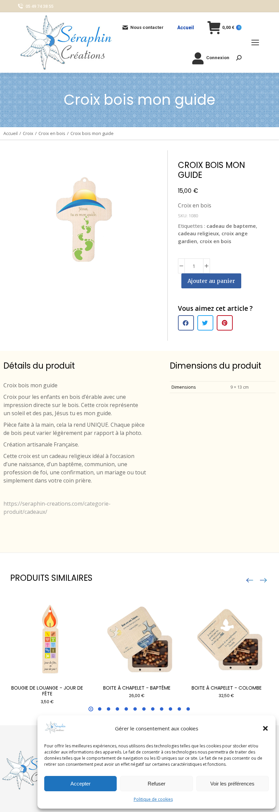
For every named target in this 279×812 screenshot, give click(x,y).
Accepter (80, 783)
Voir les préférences (232, 783)
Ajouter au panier (211, 280)
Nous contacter (147, 27)
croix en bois (215, 241)
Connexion (217, 57)
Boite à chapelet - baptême (136, 687)
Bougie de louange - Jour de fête (47, 690)
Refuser (156, 783)
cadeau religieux (198, 233)
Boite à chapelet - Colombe (227, 687)
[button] (265, 728)
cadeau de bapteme (231, 225)
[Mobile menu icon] (255, 42)
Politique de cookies (153, 799)
